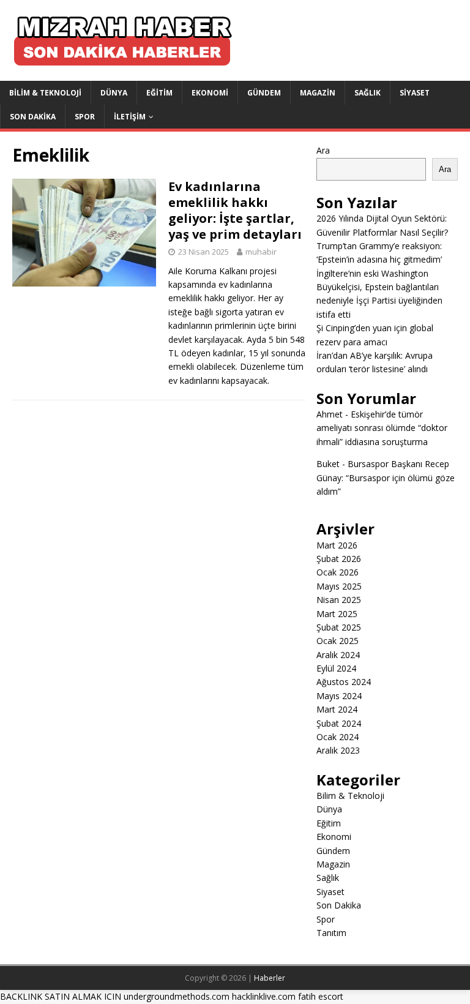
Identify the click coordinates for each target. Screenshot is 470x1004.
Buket (328, 464)
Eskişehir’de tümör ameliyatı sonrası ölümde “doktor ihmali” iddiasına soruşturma (381, 428)
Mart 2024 (336, 709)
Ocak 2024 (337, 737)
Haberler (269, 978)
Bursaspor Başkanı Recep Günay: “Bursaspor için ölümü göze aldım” (385, 477)
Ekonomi (210, 93)
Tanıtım (331, 932)
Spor (85, 116)
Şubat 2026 (338, 558)
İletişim (130, 116)
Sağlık (367, 93)
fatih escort (320, 996)
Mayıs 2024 (339, 696)
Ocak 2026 (337, 572)
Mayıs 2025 (339, 586)
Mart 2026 (336, 545)
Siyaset (415, 93)
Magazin (317, 93)
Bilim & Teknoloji (45, 93)
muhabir (261, 251)
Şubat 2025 (338, 627)
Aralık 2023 (338, 750)
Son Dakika (33, 116)
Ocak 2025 (337, 640)
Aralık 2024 (338, 655)
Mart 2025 (336, 614)
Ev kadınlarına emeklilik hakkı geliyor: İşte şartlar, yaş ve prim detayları (235, 210)
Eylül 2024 (336, 668)
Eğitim (159, 93)
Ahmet (329, 414)
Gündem (264, 93)
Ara (323, 150)
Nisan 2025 (338, 599)
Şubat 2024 (338, 723)
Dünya (113, 93)
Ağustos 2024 (343, 681)
